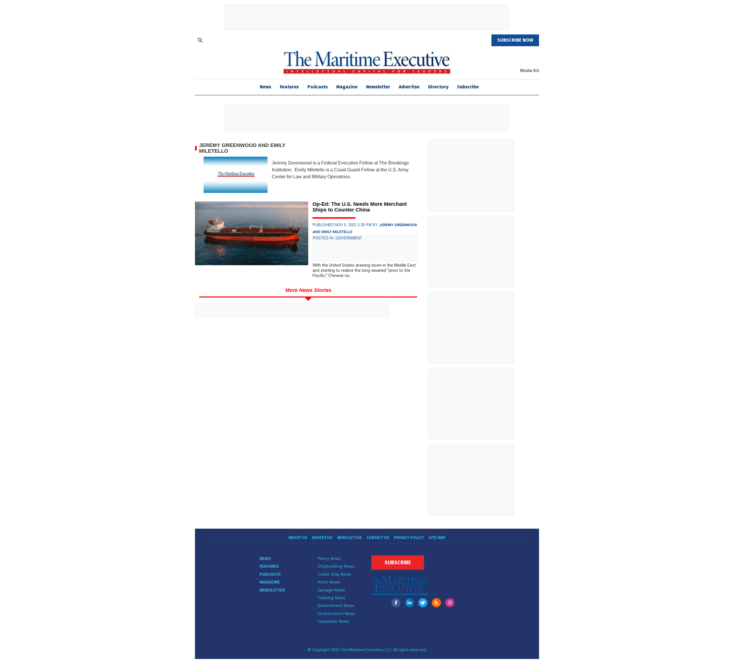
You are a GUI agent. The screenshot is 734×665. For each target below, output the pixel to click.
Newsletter (378, 87)
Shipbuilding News (336, 566)
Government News (336, 605)
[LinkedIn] (409, 602)
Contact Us (377, 537)
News (265, 558)
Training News (331, 597)
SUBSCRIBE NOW (515, 40)
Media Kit (529, 70)
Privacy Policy (409, 537)
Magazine (347, 87)
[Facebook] (396, 602)
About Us (297, 537)
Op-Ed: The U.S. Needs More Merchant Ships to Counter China (360, 207)
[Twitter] (422, 602)
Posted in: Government (337, 238)
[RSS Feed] (436, 602)
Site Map (437, 537)
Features (289, 87)
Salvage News (331, 590)
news (265, 87)
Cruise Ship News (334, 574)
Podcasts (317, 87)
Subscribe (468, 87)
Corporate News (333, 621)
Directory (438, 87)
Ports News (329, 582)
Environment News (336, 613)
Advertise (409, 87)
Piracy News (329, 558)
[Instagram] (449, 602)
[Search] (200, 41)
